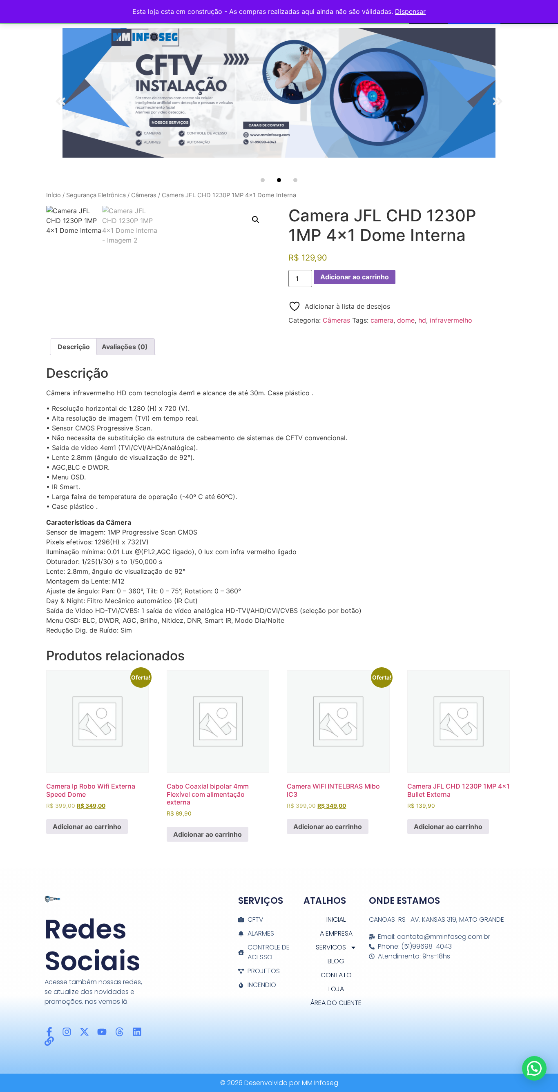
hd (422, 320)
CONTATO (336, 975)
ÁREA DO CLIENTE (336, 1002)
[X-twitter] (84, 1031)
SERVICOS (331, 947)
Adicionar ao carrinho (354, 277)
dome (406, 320)
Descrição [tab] (74, 347)
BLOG (336, 961)
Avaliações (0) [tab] (125, 347)
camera (382, 320)
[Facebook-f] (49, 1031)
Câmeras (143, 195)
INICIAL (336, 919)
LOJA (336, 989)
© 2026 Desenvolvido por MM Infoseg (279, 1083)
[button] (60, 101)
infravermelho (451, 320)
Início (53, 195)
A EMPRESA (336, 933)
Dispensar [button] (410, 11)
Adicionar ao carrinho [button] (87, 826)
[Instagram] (66, 1031)
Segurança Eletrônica (96, 195)
